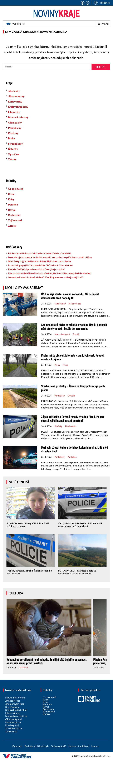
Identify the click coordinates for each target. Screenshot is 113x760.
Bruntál (76, 334)
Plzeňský (13, 133)
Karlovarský (15, 101)
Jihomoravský (16, 96)
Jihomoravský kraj (14, 703)
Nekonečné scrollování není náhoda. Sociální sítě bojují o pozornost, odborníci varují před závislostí (46, 661)
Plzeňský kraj (12, 725)
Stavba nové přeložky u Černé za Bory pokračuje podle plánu (73, 388)
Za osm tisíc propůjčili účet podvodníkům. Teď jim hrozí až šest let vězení (40, 265)
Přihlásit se (105, 2)
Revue (12, 209)
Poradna (13, 204)
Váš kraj (16, 23)
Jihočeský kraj (12, 700)
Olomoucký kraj (13, 719)
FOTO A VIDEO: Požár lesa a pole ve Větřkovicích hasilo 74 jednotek (77, 572)
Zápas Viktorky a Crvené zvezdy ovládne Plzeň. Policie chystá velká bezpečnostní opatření (72, 418)
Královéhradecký (18, 106)
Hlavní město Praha (15, 697)
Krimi (11, 194)
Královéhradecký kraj (16, 709)
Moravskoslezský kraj (16, 716)
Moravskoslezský (18, 117)
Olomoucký (15, 122)
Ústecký (13, 148)
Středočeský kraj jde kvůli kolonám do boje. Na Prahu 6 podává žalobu (39, 261)
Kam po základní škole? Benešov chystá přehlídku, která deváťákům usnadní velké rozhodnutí (49, 273)
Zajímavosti (15, 220)
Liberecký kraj (12, 712)
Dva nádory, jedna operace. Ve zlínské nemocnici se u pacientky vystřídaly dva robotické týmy (50, 257)
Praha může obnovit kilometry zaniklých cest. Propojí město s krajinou (72, 357)
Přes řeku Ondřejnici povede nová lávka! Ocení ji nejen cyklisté (36, 269)
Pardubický (14, 127)
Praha (11, 138)
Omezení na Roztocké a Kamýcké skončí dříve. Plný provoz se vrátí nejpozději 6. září (45, 277)
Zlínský (12, 159)
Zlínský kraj (11, 731)
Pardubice (72, 457)
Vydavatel (17, 746)
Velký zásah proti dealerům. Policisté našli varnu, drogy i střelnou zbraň (80, 524)
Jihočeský (14, 91)
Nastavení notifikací (79, 746)
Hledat (101, 66)
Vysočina (13, 154)
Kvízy (11, 199)
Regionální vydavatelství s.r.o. (95, 756)
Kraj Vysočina (12, 706)
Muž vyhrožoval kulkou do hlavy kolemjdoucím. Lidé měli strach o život (74, 449)
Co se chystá (15, 188)
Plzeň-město (70, 426)
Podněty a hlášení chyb (37, 746)
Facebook (82, 3)
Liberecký (14, 112)
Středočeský (15, 143)
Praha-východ (75, 304)
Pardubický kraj (13, 722)
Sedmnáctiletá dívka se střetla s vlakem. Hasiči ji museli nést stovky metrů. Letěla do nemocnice (74, 326)
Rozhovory (14, 215)
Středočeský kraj (13, 728)
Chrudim (71, 396)
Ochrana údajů (58, 746)
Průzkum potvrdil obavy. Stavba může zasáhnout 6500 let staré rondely (39, 253)
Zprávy (12, 225)
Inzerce (95, 746)
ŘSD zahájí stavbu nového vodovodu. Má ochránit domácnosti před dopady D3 (70, 296)
